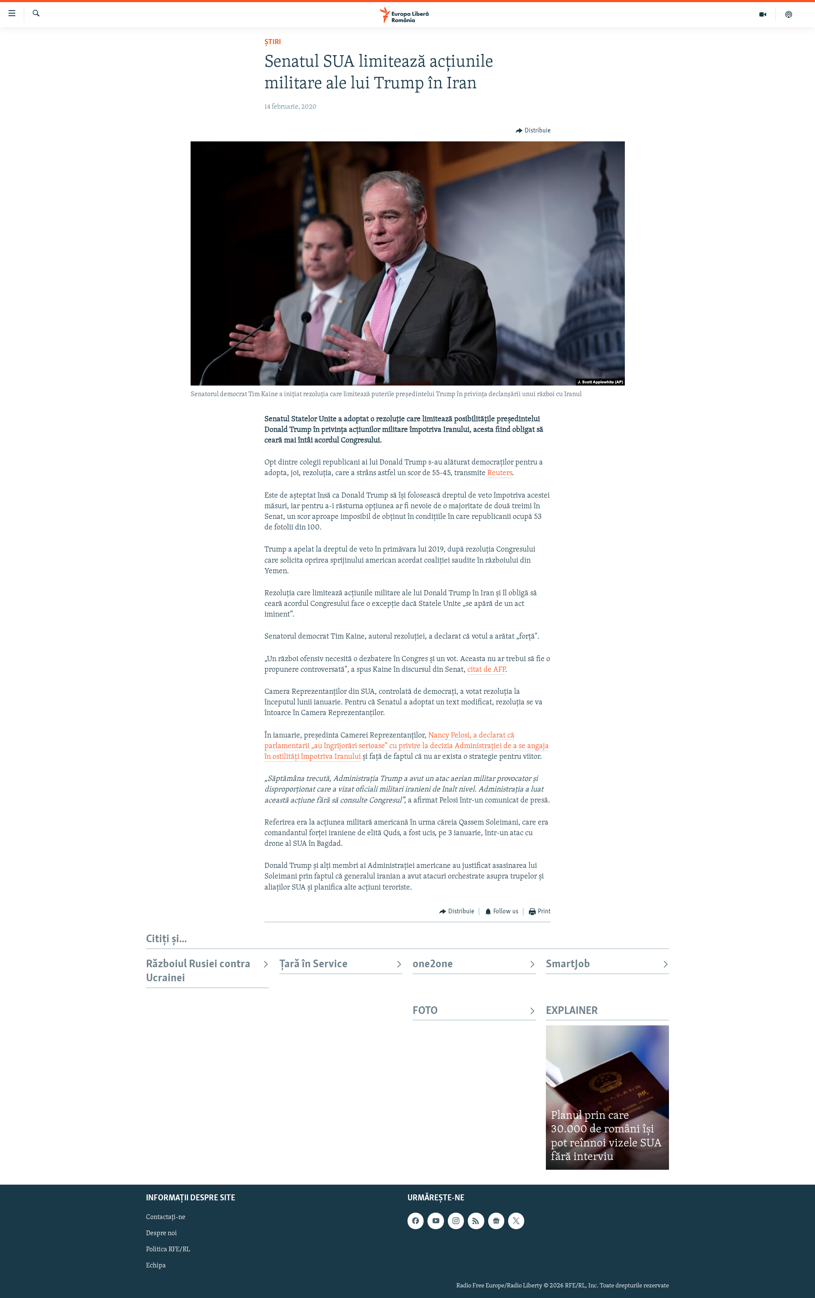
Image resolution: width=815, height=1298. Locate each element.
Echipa (156, 1265)
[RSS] (476, 1221)
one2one (433, 964)
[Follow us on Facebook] (416, 1221)
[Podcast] (788, 14)
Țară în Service (313, 964)
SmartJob (568, 964)
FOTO (425, 1011)
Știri (272, 42)
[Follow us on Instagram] (456, 1221)
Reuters (499, 473)
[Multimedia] (763, 14)
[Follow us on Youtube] (435, 1221)
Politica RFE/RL (168, 1249)
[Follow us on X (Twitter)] (516, 1221)
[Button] (533, 130)
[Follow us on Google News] (496, 1221)
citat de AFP (486, 670)
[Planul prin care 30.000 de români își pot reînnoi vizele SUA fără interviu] (607, 1097)
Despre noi (161, 1233)
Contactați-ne (165, 1217)
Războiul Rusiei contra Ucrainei (198, 971)
